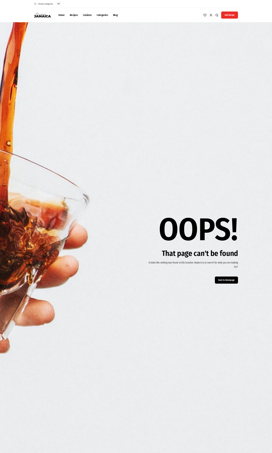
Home (61, 15)
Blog (115, 15)
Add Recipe (230, 15)
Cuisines (87, 15)
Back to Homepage (226, 280)
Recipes (74, 15)
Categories (102, 15)
